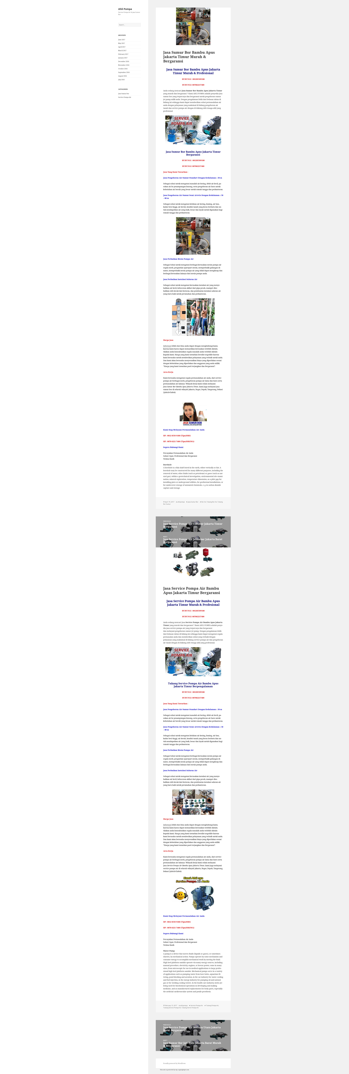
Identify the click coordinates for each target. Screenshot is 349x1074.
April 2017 (121, 47)
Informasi (167, 346)
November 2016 (123, 65)
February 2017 (123, 54)
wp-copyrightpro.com (182, 1070)
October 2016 (123, 69)
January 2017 (122, 58)
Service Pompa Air (124, 97)
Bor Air (203, 502)
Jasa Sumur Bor (123, 94)
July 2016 (121, 80)
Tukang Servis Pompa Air (190, 1008)
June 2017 (121, 40)
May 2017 (121, 43)
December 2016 (123, 61)
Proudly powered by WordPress (174, 1063)
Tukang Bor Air (212, 502)
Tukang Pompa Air (212, 1005)
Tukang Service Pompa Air (172, 1008)
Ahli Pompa (125, 9)
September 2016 (124, 72)
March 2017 (122, 51)
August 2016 (122, 76)
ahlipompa (181, 502)
